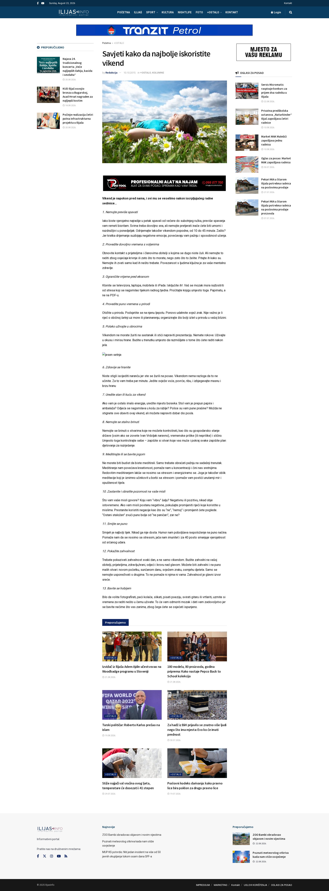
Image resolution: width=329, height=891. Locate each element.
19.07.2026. (175, 794)
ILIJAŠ (138, 12)
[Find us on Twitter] (44, 856)
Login (277, 12)
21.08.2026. (110, 677)
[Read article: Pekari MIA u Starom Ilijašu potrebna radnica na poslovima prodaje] (247, 185)
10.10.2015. (130, 72)
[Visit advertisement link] (164, 33)
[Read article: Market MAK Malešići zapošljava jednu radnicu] (247, 142)
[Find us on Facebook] (38, 3)
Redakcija (111, 72)
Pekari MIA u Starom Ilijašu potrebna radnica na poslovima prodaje (276, 183)
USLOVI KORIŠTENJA (255, 885)
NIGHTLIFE (185, 12)
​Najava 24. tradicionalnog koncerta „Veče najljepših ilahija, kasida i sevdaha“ (77, 67)
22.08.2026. (269, 101)
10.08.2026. (269, 127)
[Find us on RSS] (66, 856)
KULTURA (168, 12)
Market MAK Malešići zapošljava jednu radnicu (274, 140)
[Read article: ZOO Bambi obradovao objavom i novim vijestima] (241, 839)
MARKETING (220, 885)
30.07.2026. (175, 740)
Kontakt (288, 3)
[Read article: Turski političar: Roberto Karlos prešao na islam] (132, 705)
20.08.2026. (70, 79)
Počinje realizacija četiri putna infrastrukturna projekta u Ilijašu (78, 118)
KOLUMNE (158, 72)
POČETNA (123, 12)
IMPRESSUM (203, 885)
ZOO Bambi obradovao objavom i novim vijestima (131, 834)
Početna (106, 43)
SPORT (150, 12)
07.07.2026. (269, 218)
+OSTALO (213, 12)
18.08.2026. (70, 105)
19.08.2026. (110, 735)
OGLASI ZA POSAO (281, 885)
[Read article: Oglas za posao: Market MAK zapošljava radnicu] (247, 164)
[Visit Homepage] (74, 12)
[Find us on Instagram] (51, 856)
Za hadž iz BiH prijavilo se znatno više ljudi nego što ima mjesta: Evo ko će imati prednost (196, 730)
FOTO (199, 12)
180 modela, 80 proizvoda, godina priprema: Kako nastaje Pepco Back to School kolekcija (194, 671)
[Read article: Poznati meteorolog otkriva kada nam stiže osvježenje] (241, 857)
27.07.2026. (269, 192)
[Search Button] (290, 12)
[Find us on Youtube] (42, 3)
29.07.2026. (110, 794)
